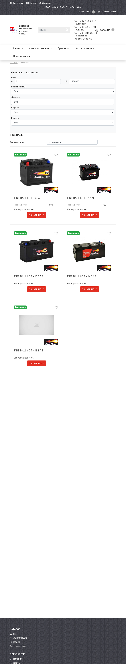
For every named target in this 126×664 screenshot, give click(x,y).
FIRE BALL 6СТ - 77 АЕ (81, 198)
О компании (16, 659)
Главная (14, 62)
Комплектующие (39, 48)
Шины (17, 48)
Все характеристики (24, 209)
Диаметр (15, 97)
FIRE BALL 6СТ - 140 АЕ (81, 276)
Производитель (19, 87)
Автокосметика (84, 48)
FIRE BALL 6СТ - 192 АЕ (28, 350)
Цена (13, 77)
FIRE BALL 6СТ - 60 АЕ (27, 198)
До (66, 81)
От (12, 81)
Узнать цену (36, 215)
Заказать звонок (83, 39)
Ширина (15, 107)
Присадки (63, 48)
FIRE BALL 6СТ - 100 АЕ (28, 276)
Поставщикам (21, 56)
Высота (15, 118)
